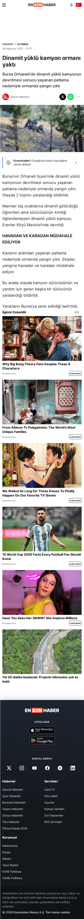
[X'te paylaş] (62, 97)
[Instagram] (21, 768)
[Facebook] (47, 768)
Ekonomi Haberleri (13, 802)
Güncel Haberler (12, 789)
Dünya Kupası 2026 (14, 828)
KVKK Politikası (11, 871)
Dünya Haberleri (12, 815)
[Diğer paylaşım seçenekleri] (78, 97)
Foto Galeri (51, 796)
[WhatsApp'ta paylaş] (70, 97)
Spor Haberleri (11, 796)
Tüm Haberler (11, 821)
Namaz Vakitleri (54, 809)
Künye (6, 852)
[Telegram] (59, 768)
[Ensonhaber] (42, 5)
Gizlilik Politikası (12, 878)
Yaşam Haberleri (12, 809)
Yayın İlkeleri (10, 865)
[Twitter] (8, 768)
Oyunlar (49, 802)
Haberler (7, 44)
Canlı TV (49, 789)
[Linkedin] (72, 768)
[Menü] (4, 5)
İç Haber (23, 44)
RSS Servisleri (53, 821)
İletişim (6, 858)
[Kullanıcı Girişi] (71, 4)
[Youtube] (34, 768)
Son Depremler (53, 815)
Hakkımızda (9, 845)
